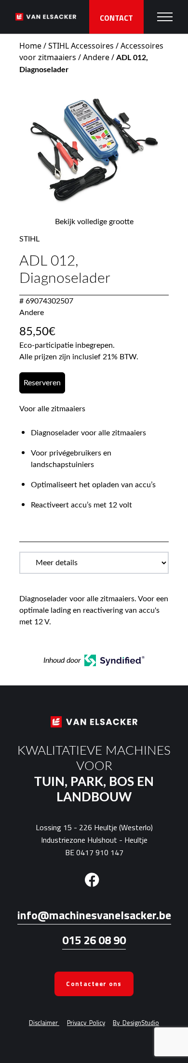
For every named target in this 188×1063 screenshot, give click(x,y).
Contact (116, 18)
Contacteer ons (93, 983)
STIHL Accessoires (81, 45)
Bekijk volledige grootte (94, 222)
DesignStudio (136, 1022)
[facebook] (92, 878)
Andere (96, 57)
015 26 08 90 (94, 940)
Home (30, 45)
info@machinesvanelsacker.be (94, 915)
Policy (86, 1022)
